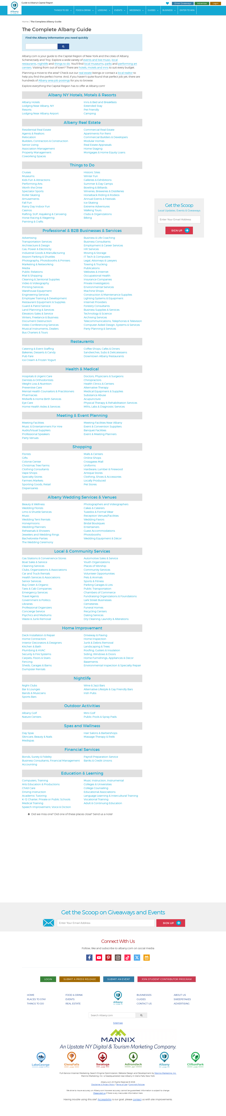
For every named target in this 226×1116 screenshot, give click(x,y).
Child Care (28, 788)
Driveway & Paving (95, 635)
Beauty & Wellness (33, 504)
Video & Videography (35, 283)
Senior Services (31, 581)
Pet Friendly (91, 109)
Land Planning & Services (38, 309)
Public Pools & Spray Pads (100, 716)
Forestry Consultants (97, 306)
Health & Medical (82, 369)
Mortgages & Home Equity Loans (104, 152)
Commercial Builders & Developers (106, 137)
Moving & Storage (95, 253)
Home (25, 21)
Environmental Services (99, 287)
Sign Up (177, 230)
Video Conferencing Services (40, 324)
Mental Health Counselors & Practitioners (48, 391)
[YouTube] (99, 958)
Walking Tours (92, 210)
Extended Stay (93, 105)
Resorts (26, 109)
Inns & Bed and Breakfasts (100, 102)
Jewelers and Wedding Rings (40, 534)
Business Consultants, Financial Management (51, 760)
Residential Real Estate (36, 129)
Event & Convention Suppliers (103, 426)
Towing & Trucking (95, 264)
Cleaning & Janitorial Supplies (41, 279)
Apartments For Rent (97, 133)
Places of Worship (95, 566)
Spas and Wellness (82, 725)
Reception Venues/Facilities (101, 515)
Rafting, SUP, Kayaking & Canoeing (44, 214)
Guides (151, 10)
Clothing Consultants (35, 469)
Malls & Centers (93, 454)
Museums (28, 176)
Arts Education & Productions (41, 784)
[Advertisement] (113, 862)
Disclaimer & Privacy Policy (103, 1084)
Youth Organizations (97, 562)
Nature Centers (31, 716)
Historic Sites (92, 172)
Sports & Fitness (94, 581)
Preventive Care (32, 387)
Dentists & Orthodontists (37, 380)
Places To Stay (36, 999)
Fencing (27, 661)
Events (118, 10)
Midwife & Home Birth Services (41, 399)
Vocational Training (96, 799)
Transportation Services (37, 241)
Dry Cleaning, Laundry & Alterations (106, 619)
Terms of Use (121, 1084)
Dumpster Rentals (33, 669)
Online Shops (92, 457)
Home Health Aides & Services (41, 406)
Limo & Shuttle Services (37, 511)
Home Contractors (34, 638)
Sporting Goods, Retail (36, 484)
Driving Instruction (34, 792)
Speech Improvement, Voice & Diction (46, 807)
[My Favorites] (167, 3)
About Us (180, 994)
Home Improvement (82, 628)
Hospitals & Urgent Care (37, 376)
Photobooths (92, 534)
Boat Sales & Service (34, 562)
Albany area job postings (54, 80)
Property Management (36, 152)
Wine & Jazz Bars (94, 685)
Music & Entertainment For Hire (42, 426)
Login (215, 3)
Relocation (29, 137)
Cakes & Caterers (94, 508)
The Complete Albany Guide (46, 21)
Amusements (30, 198)
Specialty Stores (32, 476)
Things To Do (61, 10)
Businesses (144, 994)
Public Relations (32, 271)
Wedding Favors (94, 519)
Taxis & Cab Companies (37, 588)
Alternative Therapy (96, 387)
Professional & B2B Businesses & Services (82, 230)
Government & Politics (36, 600)
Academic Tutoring (34, 795)
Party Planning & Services (100, 328)
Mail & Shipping (32, 275)
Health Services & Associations (41, 577)
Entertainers (91, 527)
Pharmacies (29, 395)
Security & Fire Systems (36, 654)
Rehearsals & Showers (36, 530)
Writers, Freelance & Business (40, 317)
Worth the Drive (32, 187)
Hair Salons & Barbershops (100, 733)
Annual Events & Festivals (99, 198)
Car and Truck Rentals (36, 573)
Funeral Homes (93, 607)
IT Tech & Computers (97, 256)
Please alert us (99, 1093)
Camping (90, 113)
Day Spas (28, 733)
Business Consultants (97, 241)
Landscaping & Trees (97, 646)
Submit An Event (118, 979)
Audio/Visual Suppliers (36, 430)
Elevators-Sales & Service (37, 313)
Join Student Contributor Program (167, 979)
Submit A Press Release (80, 979)
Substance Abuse (95, 395)
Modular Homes (94, 141)
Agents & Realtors (33, 133)
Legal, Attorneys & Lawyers (100, 260)
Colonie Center (31, 461)
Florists (26, 454)
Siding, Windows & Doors (100, 654)
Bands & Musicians (34, 693)
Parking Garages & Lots (98, 584)
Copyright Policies (137, 1084)
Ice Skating (91, 202)
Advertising (29, 237)
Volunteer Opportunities (99, 573)
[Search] (141, 1015)
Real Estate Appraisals (98, 144)
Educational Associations (99, 792)
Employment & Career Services (103, 245)
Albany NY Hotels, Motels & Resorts (82, 95)
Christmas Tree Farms (35, 465)
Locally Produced (95, 480)
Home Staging (93, 148)
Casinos (27, 210)
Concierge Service (33, 611)
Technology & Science (98, 313)
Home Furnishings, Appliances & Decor (109, 658)
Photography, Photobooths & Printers (46, 260)
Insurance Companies (98, 279)
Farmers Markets (32, 480)
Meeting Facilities (33, 422)
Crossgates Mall (93, 461)
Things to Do (82, 165)
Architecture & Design (36, 245)
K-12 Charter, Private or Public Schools (46, 799)
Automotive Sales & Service (101, 558)
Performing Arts (32, 183)
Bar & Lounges (31, 689)
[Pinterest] (108, 958)
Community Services (97, 569)
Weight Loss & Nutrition (37, 383)
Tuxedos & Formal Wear (98, 511)
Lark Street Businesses (98, 600)
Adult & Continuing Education (103, 803)
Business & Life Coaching (99, 237)
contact (137, 1099)
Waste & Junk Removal (36, 619)
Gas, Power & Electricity (36, 249)
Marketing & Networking (37, 264)
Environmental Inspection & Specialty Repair (112, 665)
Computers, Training (35, 780)
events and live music (97, 60)
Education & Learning (82, 773)
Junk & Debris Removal (98, 642)
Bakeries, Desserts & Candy (39, 352)
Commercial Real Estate (99, 129)
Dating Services (93, 615)
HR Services (91, 249)
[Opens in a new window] (41, 1059)
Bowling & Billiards (95, 187)
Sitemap (118, 1022)
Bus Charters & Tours (35, 332)
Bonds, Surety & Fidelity (37, 756)
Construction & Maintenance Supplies (108, 294)
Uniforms (90, 465)
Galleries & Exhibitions (98, 180)
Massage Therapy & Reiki (99, 736)
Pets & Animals (93, 577)
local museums (94, 63)
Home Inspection (95, 638)
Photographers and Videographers (106, 504)
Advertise (202, 3)
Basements (91, 661)
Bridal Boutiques (94, 523)
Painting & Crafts (32, 221)
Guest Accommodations (99, 530)
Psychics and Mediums (36, 615)
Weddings (135, 10)
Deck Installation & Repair (38, 635)
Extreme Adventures (97, 206)
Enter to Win (187, 10)
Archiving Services (95, 317)
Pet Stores (90, 484)
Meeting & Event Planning (82, 415)
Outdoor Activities (82, 705)
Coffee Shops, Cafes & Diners (102, 348)
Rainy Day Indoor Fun (36, 206)
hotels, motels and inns (93, 67)
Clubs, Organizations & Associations (44, 569)
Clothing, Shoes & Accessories (102, 476)
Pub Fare (27, 356)
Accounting (29, 764)
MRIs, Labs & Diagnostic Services (104, 406)
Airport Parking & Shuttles (38, 256)
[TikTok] (127, 958)
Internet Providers (95, 302)
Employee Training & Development (44, 298)
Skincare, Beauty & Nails (37, 736)
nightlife (42, 63)
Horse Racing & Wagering (38, 217)
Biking (88, 217)
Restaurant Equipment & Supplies (43, 302)
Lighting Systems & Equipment (103, 298)
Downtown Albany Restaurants (104, 356)
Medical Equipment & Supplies (103, 391)
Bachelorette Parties (35, 538)
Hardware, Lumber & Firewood (103, 469)
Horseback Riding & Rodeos (101, 195)
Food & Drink (83, 10)
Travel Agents (30, 596)
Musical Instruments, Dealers (40, 328)
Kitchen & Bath (31, 646)
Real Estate (73, 1003)
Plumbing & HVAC (33, 650)
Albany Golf (29, 713)
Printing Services (32, 287)
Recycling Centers (95, 611)
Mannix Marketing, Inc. (165, 1073)
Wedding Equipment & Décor (103, 538)
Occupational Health (97, 275)
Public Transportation (97, 588)
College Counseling (96, 788)
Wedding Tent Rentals (36, 519)
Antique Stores (93, 473)
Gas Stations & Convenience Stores (44, 558)
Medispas (28, 740)
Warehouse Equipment (37, 290)
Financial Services (82, 749)
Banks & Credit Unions (98, 760)
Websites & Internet (96, 271)
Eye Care (27, 402)
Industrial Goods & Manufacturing (43, 253)
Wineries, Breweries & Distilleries (104, 191)
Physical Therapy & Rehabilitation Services (110, 402)
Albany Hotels (31, 102)
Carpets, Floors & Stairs (36, 658)
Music (25, 515)
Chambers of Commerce (99, 592)
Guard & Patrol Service (36, 306)
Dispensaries (30, 488)
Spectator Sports (33, 191)
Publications (92, 268)
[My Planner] (146, 958)
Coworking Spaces (34, 156)
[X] (137, 958)
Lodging (102, 10)
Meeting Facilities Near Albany (103, 422)
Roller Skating (31, 195)
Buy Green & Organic (35, 584)
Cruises (26, 172)
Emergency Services (35, 592)
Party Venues (30, 438)
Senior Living (30, 144)
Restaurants (82, 341)
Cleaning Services (33, 566)
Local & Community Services (82, 551)
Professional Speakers (36, 434)
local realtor (125, 72)
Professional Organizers (37, 607)
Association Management (38, 148)
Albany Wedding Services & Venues (82, 497)
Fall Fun (27, 202)
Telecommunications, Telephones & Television (113, 321)
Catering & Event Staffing (38, 348)
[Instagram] (118, 958)
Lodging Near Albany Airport (40, 113)
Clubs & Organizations (98, 214)
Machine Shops (94, 290)
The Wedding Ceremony (37, 542)
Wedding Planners (34, 527)
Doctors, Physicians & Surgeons (103, 376)
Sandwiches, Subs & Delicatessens (105, 352)
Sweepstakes (182, 999)
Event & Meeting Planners (100, 434)
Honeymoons (31, 523)
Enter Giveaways (183, 3)
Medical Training (32, 803)
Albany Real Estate (82, 122)
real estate (85, 72)
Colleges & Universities (98, 784)
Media (26, 268)
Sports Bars (29, 696)
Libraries (27, 604)
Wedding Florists (32, 508)
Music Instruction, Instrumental (104, 780)
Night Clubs (29, 685)
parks (108, 63)
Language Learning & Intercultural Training (111, 795)
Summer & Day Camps (98, 183)
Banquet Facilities (95, 430)
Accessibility (105, 1099)
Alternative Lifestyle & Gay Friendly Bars (108, 689)
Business (167, 10)
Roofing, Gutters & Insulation (102, 650)
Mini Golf (89, 713)
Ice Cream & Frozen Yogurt (39, 360)
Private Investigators (96, 283)
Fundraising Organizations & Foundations (110, 596)
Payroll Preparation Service (101, 756)
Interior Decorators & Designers (42, 642)
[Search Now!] (63, 46)
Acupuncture (92, 399)
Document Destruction (37, 321)
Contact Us (144, 1003)
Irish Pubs (90, 693)
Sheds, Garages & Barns (37, 665)
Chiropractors (92, 380)
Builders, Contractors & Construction (45, 141)
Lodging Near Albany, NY (38, 105)
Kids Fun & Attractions (36, 180)
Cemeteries (91, 604)
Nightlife (82, 678)
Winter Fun (91, 176)
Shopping (82, 446)
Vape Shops (29, 473)
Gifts (25, 457)
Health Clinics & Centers (99, 383)
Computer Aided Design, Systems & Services (112, 324)
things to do (62, 63)
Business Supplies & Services (101, 309)
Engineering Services (35, 294)
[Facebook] (89, 958)
